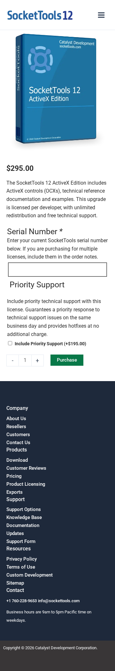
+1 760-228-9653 (21, 600)
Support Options (23, 509)
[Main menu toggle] (101, 15)
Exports (14, 492)
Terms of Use (20, 567)
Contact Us (18, 442)
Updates (15, 533)
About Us (16, 418)
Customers (18, 434)
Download (17, 460)
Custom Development (29, 575)
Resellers (16, 426)
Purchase (67, 360)
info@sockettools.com (59, 600)
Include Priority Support (50, 343)
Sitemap (15, 583)
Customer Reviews (26, 468)
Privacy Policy (21, 559)
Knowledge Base (24, 517)
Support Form (20, 541)
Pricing (14, 476)
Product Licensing (25, 484)
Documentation (22, 525)
